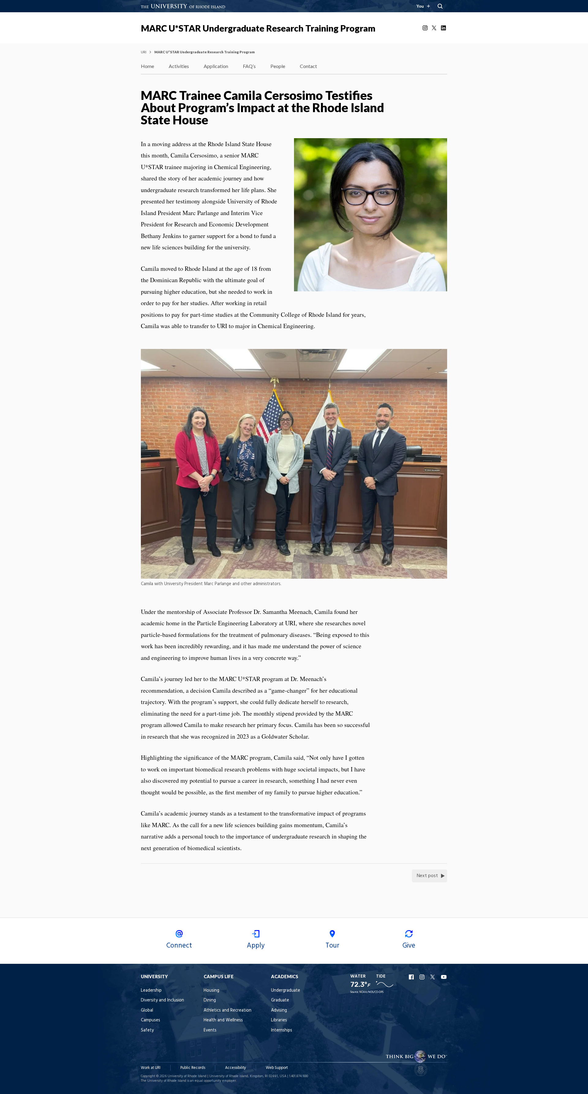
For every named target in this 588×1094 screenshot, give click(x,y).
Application (216, 66)
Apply (256, 945)
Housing (211, 990)
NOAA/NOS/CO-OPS (371, 992)
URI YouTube (444, 977)
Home (147, 66)
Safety (147, 1030)
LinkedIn (444, 27)
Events (210, 1030)
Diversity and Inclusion (162, 1000)
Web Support (277, 1068)
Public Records (192, 1068)
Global (147, 1010)
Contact (308, 66)
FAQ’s (249, 66)
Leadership (151, 990)
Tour (332, 945)
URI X (433, 977)
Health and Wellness (223, 1020)
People (277, 66)
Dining (210, 1000)
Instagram (426, 27)
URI (143, 52)
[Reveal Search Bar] (440, 6)
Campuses (150, 1020)
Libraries (279, 1020)
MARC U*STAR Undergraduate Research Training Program (258, 28)
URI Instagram (423, 977)
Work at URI (150, 1068)
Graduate (280, 1000)
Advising (279, 1010)
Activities (179, 66)
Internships (281, 1030)
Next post (427, 876)
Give (408, 945)
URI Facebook (412, 977)
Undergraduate (285, 990)
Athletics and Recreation (227, 1010)
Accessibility (235, 1068)
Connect (179, 945)
